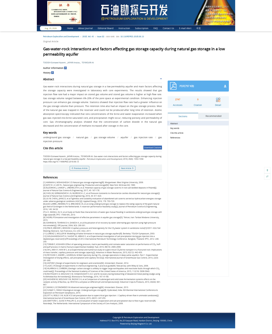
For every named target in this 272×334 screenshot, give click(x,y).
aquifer (124, 137)
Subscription (141, 28)
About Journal (85, 28)
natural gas (82, 137)
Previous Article (80, 168)
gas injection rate (143, 137)
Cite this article (176, 133)
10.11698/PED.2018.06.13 (132, 36)
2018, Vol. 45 (88, 36)
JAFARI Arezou (74, 62)
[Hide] (267, 176)
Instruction (124, 28)
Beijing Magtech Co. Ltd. (141, 323)
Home (70, 28)
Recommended (213, 115)
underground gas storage (57, 137)
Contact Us (168, 28)
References (175, 137)
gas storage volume (104, 137)
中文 (198, 28)
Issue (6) (100, 36)
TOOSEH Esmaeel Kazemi (54, 62)
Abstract (174, 123)
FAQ (155, 28)
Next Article (126, 168)
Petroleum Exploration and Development (61, 36)
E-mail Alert (185, 28)
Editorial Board (105, 28)
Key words (174, 128)
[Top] (267, 170)
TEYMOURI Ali (88, 62)
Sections (182, 116)
